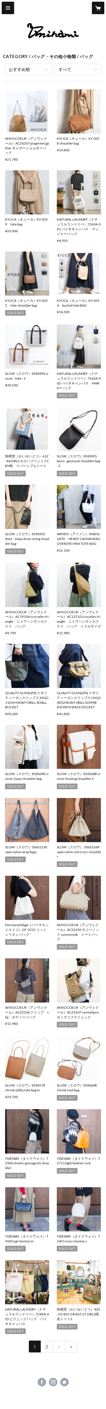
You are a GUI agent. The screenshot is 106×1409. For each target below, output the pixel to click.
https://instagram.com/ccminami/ (53, 1382)
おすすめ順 (19, 69)
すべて (65, 69)
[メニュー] (8, 8)
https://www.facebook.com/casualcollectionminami (42, 1382)
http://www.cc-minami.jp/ (64, 1382)
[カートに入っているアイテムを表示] (98, 8)
